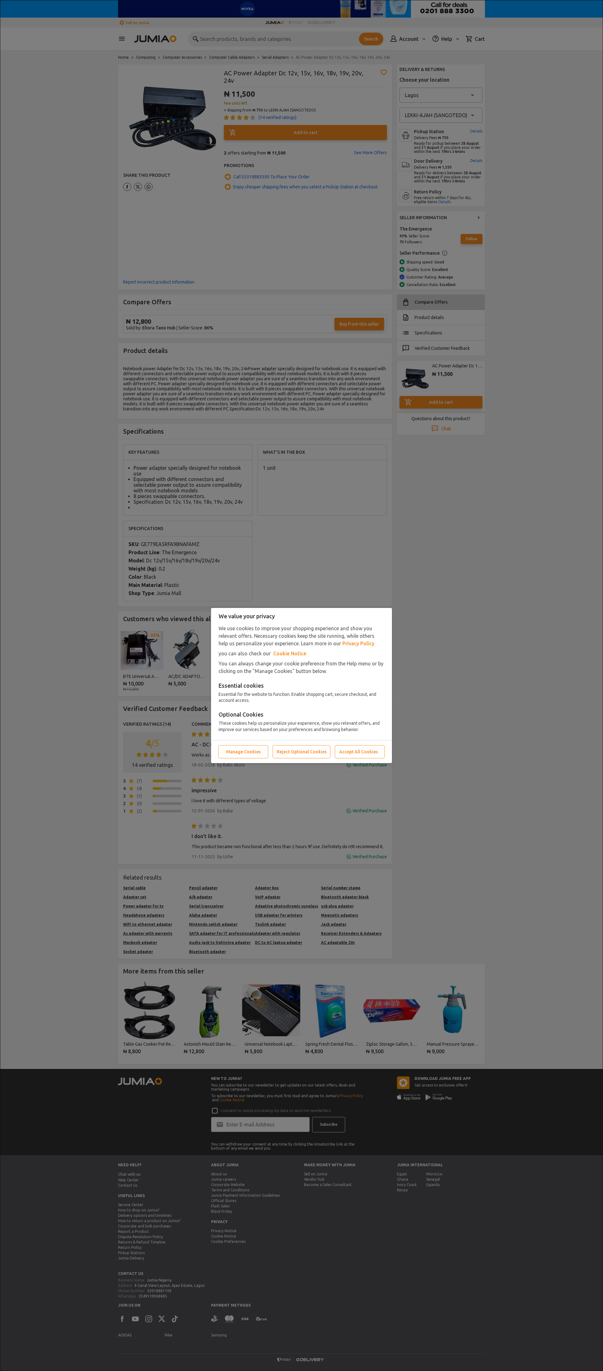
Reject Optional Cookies (302, 751)
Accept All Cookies (358, 751)
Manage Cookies (243, 751)
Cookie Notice (289, 653)
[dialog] (301, 685)
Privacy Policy (358, 643)
